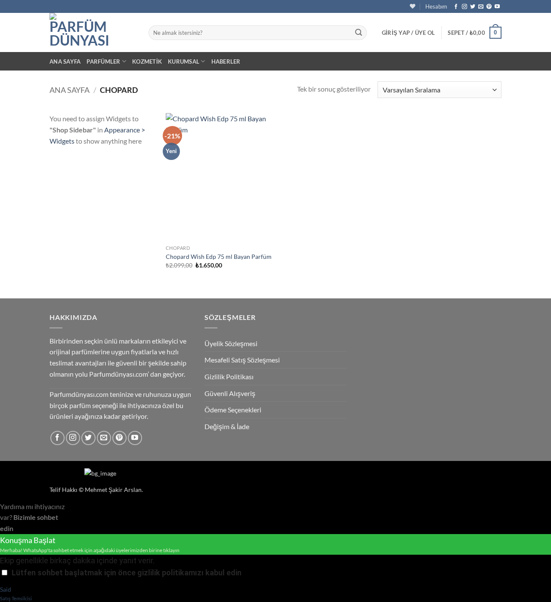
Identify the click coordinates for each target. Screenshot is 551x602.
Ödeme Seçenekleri (232, 409)
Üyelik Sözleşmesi (230, 343)
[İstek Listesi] (412, 6)
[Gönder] (358, 32)
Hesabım (436, 6)
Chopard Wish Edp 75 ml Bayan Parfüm (219, 256)
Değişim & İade (226, 426)
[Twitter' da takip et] (472, 7)
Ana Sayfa (65, 61)
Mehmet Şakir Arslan (113, 489)
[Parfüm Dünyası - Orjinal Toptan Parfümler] (93, 32)
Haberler (226, 61)
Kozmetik (147, 61)
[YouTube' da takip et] (497, 7)
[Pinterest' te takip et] (489, 7)
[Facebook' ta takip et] (455, 7)
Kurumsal (183, 61)
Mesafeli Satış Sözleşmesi (242, 360)
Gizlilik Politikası (229, 376)
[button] (408, 32)
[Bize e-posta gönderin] (480, 7)
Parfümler (103, 61)
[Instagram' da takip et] (464, 7)
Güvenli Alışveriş (229, 393)
